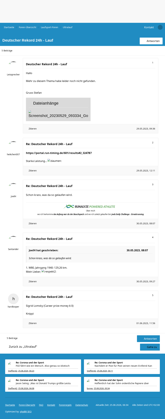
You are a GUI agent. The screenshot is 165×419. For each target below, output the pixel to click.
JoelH (13, 196)
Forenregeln (65, 405)
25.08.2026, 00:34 (102, 388)
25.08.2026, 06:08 (26, 388)
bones (90, 388)
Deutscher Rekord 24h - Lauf (46, 64)
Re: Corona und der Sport (30, 362)
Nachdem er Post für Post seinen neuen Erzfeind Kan (123, 365)
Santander (13, 249)
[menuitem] (149, 27)
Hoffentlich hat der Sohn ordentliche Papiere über (122, 383)
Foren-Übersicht (27, 405)
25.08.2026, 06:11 (105, 371)
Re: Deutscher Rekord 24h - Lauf (49, 144)
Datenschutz (81, 405)
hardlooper (13, 306)
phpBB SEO (26, 411)
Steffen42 (12, 371)
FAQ (41, 405)
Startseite (10, 405)
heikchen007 (13, 154)
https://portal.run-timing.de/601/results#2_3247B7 (59, 153)
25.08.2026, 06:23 (26, 371)
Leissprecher (13, 74)
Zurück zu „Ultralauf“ (23, 346)
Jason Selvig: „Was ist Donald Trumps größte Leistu (43, 383)
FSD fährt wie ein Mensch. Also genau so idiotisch (43, 365)
